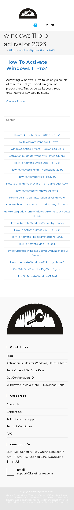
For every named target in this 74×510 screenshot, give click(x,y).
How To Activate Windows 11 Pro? (37, 276)
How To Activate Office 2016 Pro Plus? (37, 162)
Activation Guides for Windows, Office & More (37, 155)
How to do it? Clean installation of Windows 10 (37, 197)
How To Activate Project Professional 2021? (37, 236)
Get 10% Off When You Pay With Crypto (37, 269)
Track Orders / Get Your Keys (25, 370)
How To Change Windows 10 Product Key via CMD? (37, 204)
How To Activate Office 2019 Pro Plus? (37, 135)
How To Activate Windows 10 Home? (37, 190)
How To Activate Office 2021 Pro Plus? (37, 229)
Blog (10, 356)
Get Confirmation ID (20, 377)
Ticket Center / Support (22, 419)
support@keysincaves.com (35, 473)
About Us (13, 404)
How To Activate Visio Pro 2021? (37, 243)
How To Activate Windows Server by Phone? (37, 222)
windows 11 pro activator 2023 (37, 50)
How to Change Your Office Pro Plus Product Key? (37, 183)
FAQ (10, 433)
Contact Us (14, 412)
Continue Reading (17, 101)
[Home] (5, 50)
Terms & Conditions (19, 426)
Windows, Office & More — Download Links (37, 148)
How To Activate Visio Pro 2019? (37, 176)
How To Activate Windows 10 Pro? (37, 141)
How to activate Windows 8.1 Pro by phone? (37, 262)
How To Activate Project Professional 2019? (37, 169)
